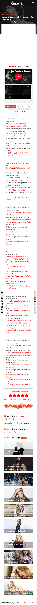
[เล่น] (35, 292)
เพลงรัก (7, 407)
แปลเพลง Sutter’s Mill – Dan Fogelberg (16, 423)
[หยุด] (35, 295)
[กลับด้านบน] (35, 309)
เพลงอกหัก (14, 407)
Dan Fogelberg (7, 14)
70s (15, 404)
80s (20, 404)
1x (35, 298)
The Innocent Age (10, 22)
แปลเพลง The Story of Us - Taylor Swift (17, 593)
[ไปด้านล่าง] (35, 312)
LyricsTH (23, 603)
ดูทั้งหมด (21, 407)
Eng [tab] (21, 106)
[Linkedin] (2, 301)
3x (35, 304)
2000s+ (30, 404)
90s (24, 404)
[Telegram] (2, 304)
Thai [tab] (29, 106)
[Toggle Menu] (33, 3)
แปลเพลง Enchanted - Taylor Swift (16, 562)
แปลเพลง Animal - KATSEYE (14, 484)
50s (6, 404)
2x (35, 301)
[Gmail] (2, 307)
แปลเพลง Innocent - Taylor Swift (15, 531)
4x (35, 307)
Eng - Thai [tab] (11, 106)
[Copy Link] (2, 309)
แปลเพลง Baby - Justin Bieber (14, 500)
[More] (2, 312)
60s (10, 404)
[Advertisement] (18, 45)
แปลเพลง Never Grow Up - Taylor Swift (17, 577)
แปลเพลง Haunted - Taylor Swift (15, 515)
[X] (2, 295)
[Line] (2, 298)
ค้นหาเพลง (29, 407)
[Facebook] (2, 292)
